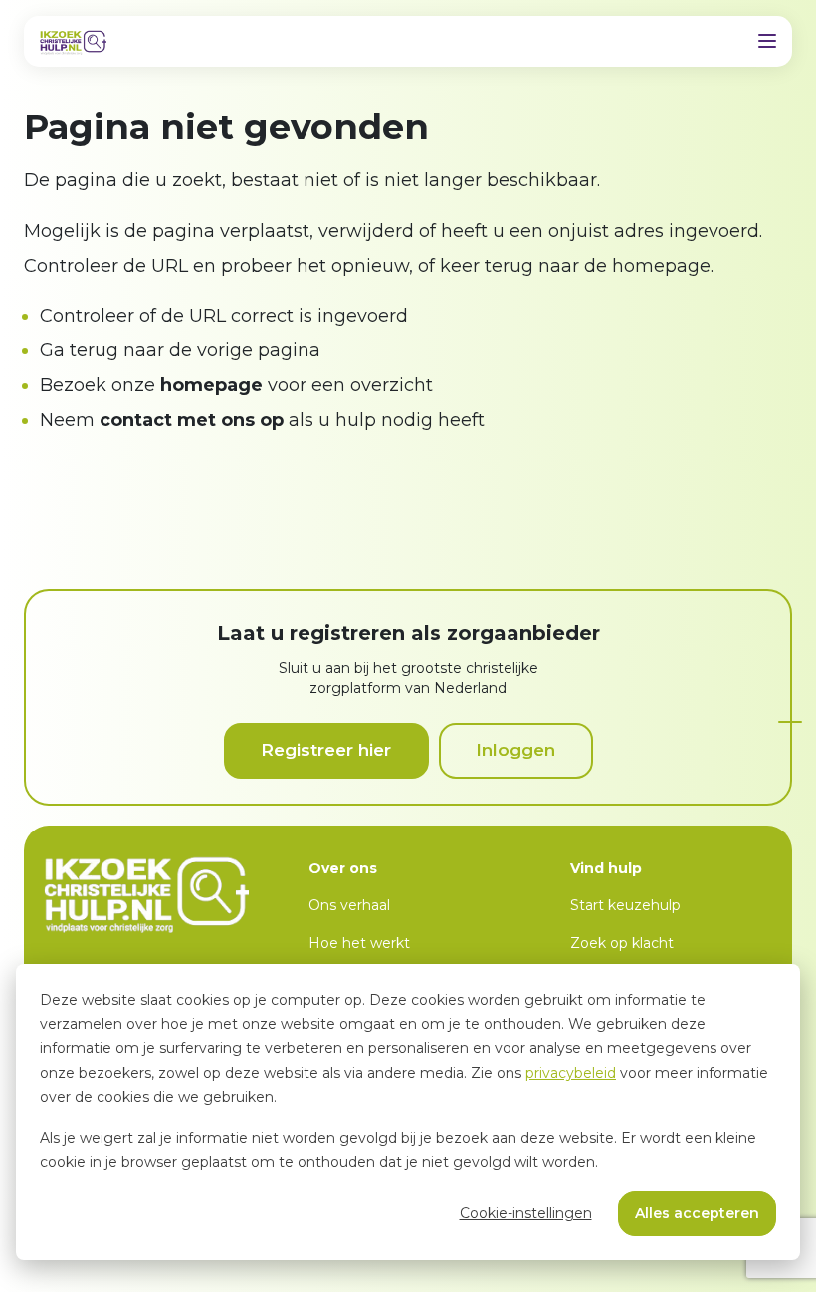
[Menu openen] (767, 41)
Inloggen (515, 750)
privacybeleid (570, 1073)
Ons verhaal (349, 905)
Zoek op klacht (622, 943)
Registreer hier (326, 750)
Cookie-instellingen (526, 1213)
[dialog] (408, 1112)
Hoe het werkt (359, 943)
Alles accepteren (697, 1213)
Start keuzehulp (625, 905)
